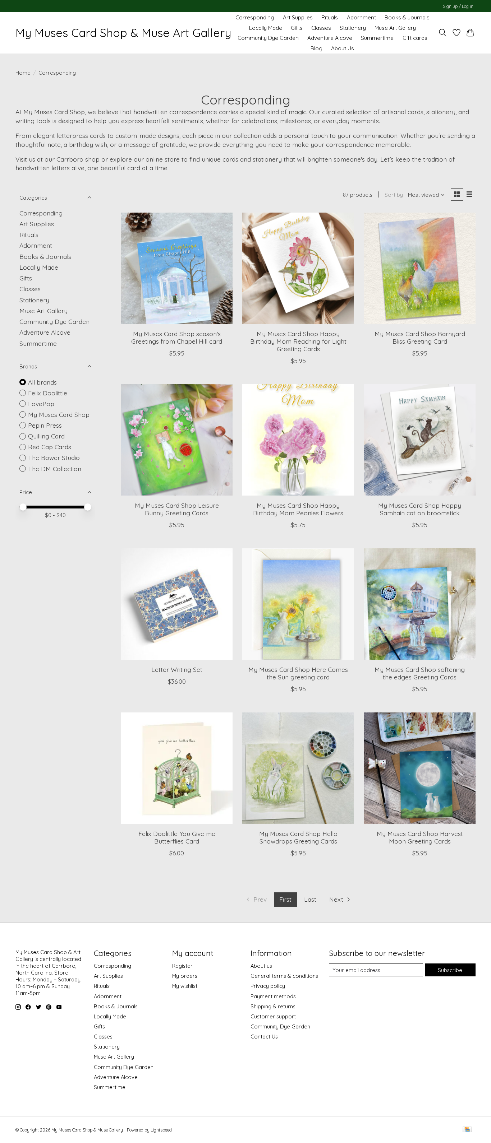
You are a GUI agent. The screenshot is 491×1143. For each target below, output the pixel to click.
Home (23, 72)
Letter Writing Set (176, 669)
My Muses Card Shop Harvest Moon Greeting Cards (420, 837)
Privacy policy (268, 985)
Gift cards (415, 37)
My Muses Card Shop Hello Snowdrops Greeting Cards (298, 837)
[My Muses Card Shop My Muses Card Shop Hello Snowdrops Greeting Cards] (298, 768)
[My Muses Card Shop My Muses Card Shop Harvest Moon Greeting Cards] (419, 768)
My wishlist (184, 985)
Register (182, 965)
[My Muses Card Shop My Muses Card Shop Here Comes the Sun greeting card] (298, 604)
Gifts (297, 27)
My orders (184, 975)
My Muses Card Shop (59, 414)
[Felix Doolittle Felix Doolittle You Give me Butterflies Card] (177, 768)
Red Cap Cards (49, 447)
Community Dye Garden (268, 37)
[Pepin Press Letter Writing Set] (177, 604)
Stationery (353, 27)
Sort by (394, 194)
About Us (342, 48)
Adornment (361, 17)
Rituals (329, 17)
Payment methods (273, 996)
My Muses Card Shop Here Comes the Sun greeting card (298, 673)
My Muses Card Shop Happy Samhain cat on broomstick (419, 509)
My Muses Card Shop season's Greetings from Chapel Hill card (176, 337)
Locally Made (265, 27)
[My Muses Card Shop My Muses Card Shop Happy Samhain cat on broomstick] (419, 440)
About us (261, 965)
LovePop (41, 404)
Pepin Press (45, 425)
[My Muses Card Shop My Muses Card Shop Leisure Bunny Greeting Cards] (177, 440)
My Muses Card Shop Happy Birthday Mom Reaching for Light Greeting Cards (298, 341)
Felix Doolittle (47, 393)
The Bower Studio (54, 457)
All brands (42, 382)
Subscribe (450, 970)
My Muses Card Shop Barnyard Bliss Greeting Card (420, 337)
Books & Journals (407, 17)
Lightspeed (161, 1130)
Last (310, 899)
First (285, 899)
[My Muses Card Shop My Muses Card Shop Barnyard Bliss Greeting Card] (419, 268)
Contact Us (264, 1036)
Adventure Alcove (329, 37)
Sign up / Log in (458, 6)
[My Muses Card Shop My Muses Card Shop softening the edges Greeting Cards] (419, 604)
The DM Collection (54, 469)
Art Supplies (298, 17)
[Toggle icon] (442, 32)
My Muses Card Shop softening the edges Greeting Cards (420, 673)
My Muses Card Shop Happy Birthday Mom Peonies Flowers (298, 509)
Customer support (273, 1016)
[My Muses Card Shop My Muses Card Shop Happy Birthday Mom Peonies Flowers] (298, 440)
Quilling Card (46, 436)
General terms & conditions (284, 975)
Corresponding (254, 17)
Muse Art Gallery (395, 27)
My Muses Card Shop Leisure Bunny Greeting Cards (177, 509)
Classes (321, 27)
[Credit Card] (467, 1129)
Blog (316, 48)
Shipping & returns (273, 1006)
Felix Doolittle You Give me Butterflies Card (176, 837)
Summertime (377, 37)
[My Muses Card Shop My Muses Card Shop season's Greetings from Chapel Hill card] (177, 268)
